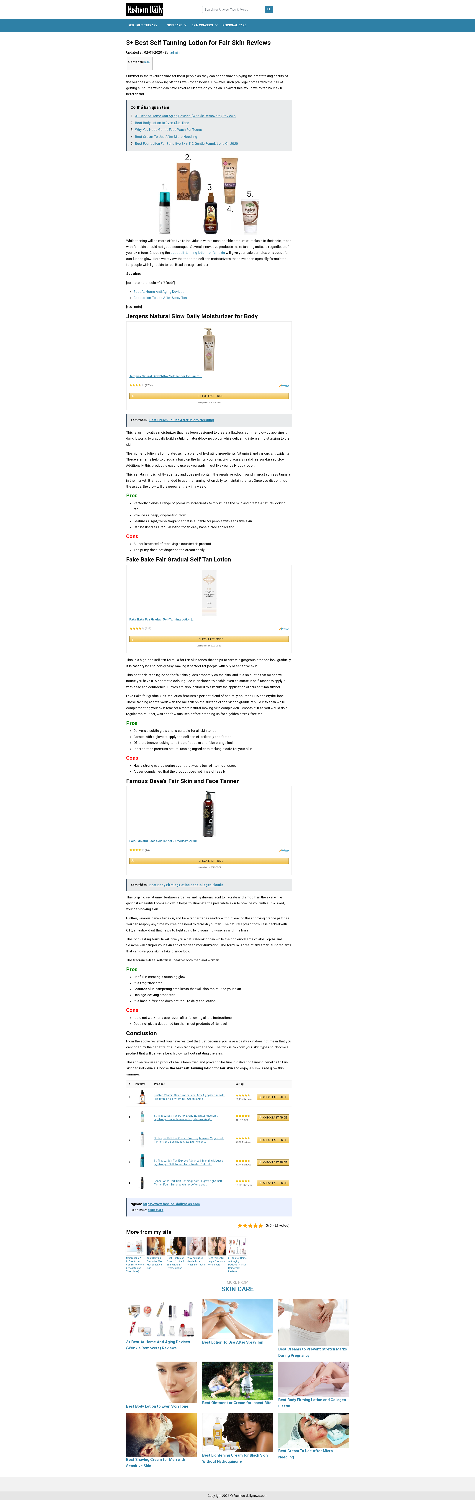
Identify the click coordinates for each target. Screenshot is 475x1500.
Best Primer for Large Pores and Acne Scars (216, 1261)
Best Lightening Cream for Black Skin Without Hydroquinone (175, 1263)
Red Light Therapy (143, 25)
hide (147, 62)
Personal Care (234, 25)
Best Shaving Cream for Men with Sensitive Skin (155, 1263)
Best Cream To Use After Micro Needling (166, 137)
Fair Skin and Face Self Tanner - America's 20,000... (165, 841)
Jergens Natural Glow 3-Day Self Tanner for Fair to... (165, 376)
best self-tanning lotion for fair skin (198, 253)
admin (175, 52)
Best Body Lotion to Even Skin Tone (162, 123)
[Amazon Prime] (284, 385)
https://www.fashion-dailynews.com (171, 1204)
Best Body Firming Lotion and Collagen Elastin (186, 885)
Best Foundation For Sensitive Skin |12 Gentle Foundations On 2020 (186, 143)
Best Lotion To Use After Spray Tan (160, 298)
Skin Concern (202, 25)
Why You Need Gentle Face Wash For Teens (168, 130)
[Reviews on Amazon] (136, 385)
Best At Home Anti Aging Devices (159, 292)
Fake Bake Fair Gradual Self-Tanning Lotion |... (161, 619)
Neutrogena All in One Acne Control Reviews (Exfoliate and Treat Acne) (135, 1265)
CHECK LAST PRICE (211, 395)
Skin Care (174, 25)
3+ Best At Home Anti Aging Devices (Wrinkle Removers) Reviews (185, 116)
